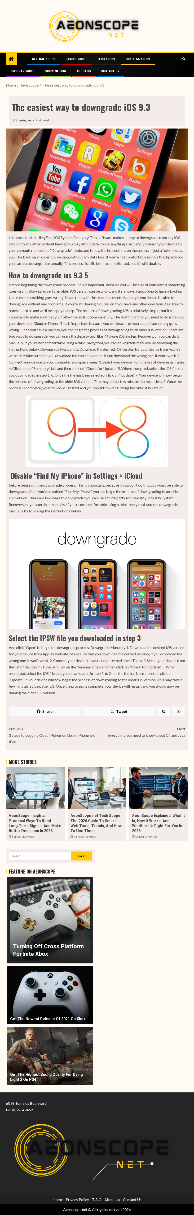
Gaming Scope (76, 58)
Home (58, 1199)
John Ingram (23, 120)
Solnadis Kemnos (23, 836)
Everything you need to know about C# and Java (146, 732)
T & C (96, 1199)
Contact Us (110, 70)
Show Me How (55, 70)
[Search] (184, 58)
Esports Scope (23, 70)
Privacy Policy (77, 1199)
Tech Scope (106, 58)
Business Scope (138, 58)
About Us (83, 70)
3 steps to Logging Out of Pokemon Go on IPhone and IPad (52, 735)
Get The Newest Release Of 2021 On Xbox (47, 1019)
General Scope (43, 58)
